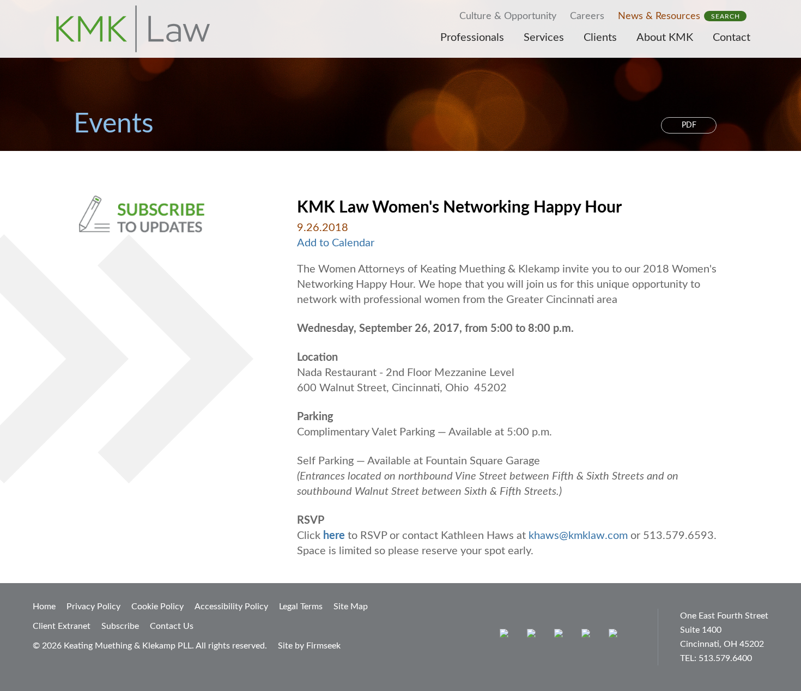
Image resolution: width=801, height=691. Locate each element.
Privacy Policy (93, 606)
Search (725, 16)
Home (44, 606)
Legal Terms (301, 606)
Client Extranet (61, 626)
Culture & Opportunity (507, 16)
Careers (587, 16)
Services (544, 37)
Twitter (588, 635)
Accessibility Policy (231, 606)
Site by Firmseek (309, 645)
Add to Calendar (335, 243)
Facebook (534, 635)
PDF (689, 125)
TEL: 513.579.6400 (716, 658)
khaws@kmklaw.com (578, 535)
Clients (600, 37)
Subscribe (120, 626)
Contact (731, 37)
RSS (615, 635)
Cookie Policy (157, 606)
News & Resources (659, 16)
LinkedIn (561, 635)
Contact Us (171, 626)
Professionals (472, 37)
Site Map (350, 606)
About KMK (664, 37)
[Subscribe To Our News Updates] (167, 214)
